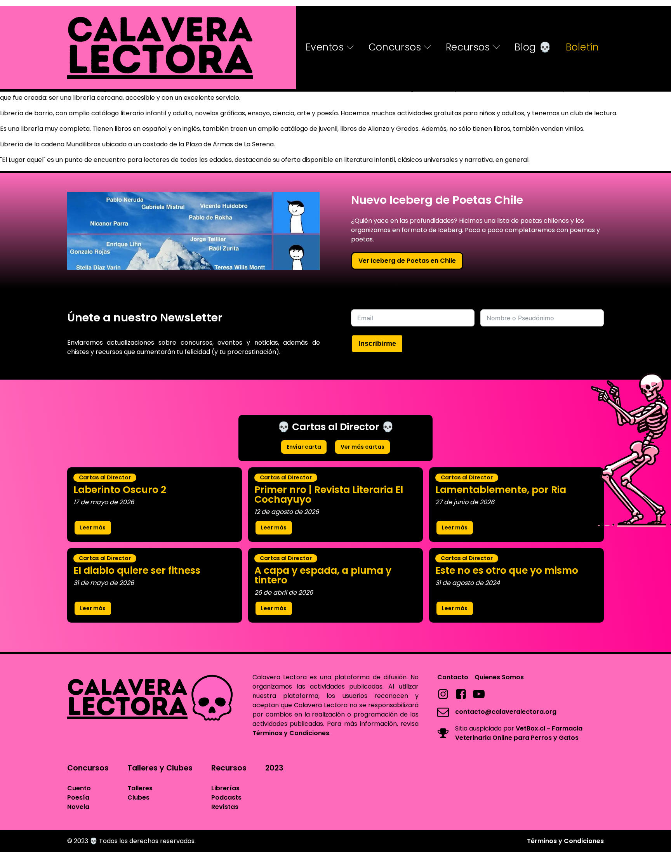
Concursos (395, 47)
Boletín (582, 47)
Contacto (452, 677)
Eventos (325, 47)
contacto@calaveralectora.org (505, 711)
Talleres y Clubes (160, 768)
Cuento (79, 788)
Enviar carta (304, 447)
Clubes (138, 797)
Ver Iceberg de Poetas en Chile (407, 260)
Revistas (224, 806)
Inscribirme (377, 343)
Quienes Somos (499, 677)
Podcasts (226, 797)
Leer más (93, 527)
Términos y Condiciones (290, 733)
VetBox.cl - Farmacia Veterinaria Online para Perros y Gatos (518, 733)
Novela (78, 806)
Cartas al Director (105, 477)
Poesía (78, 797)
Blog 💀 (533, 47)
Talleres (140, 788)
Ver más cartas (362, 447)
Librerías (225, 788)
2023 (274, 768)
